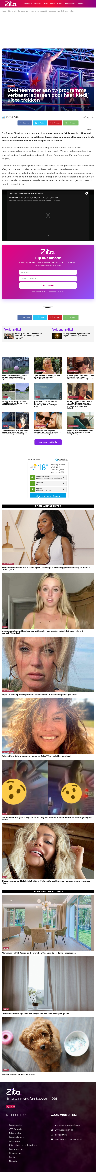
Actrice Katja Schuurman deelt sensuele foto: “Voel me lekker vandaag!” (37, 756)
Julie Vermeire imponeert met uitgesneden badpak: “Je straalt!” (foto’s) (47, 377)
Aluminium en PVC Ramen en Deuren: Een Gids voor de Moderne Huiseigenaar (39, 953)
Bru (16, 117)
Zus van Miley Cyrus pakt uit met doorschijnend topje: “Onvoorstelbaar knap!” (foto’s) (80, 377)
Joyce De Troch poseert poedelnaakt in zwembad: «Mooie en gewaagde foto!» (40, 694)
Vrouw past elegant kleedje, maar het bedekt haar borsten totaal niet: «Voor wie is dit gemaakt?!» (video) (43, 632)
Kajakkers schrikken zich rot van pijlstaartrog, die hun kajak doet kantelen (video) (15, 403)
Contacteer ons (16, 1149)
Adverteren (14, 1141)
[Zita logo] (11, 3)
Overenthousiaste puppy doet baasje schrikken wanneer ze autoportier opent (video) (15, 432)
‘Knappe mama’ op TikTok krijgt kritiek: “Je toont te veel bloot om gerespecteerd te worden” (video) (47, 882)
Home (4, 11)
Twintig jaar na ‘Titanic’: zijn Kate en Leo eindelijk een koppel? (28, 336)
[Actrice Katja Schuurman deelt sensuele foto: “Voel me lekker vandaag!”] (48, 726)
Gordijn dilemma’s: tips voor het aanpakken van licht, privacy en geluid (35, 1014)
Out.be (12, 1157)
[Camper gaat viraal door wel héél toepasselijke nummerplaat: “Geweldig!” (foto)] (48, 391)
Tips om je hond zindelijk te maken (18, 1074)
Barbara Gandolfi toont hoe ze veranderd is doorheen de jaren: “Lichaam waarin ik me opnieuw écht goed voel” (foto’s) (79, 405)
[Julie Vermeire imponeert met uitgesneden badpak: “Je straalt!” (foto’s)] (48, 365)
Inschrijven (48, 285)
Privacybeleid (15, 1133)
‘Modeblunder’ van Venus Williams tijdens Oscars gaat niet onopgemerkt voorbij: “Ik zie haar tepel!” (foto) (46, 569)
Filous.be (13, 1161)
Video (5, 371)
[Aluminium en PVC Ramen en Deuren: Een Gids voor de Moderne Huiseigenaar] (48, 923)
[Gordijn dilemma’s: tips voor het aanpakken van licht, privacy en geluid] (48, 983)
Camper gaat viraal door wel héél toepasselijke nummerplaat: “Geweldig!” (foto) (46, 404)
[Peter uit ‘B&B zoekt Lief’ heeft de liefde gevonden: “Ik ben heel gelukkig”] (80, 420)
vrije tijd (48, 308)
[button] (91, 3)
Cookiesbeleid (15, 1125)
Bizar (38, 397)
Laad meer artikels (47, 442)
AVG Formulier (16, 1129)
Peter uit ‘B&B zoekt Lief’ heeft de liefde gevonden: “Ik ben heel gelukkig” (80, 432)
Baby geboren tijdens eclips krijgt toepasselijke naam (76, 335)
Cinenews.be (15, 1153)
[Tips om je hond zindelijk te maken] (48, 1044)
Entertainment (40, 371)
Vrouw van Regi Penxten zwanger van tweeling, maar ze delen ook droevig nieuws (47, 432)
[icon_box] (66, 1125)
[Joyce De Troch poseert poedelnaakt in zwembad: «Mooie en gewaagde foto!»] (48, 664)
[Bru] (4, 117)
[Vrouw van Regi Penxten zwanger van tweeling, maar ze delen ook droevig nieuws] (48, 420)
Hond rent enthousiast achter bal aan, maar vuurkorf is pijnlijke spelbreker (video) (14, 377)
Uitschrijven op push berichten (23, 1145)
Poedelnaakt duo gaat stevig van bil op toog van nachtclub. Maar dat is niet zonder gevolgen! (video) (47, 818)
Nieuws (10, 11)
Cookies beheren (17, 1137)
